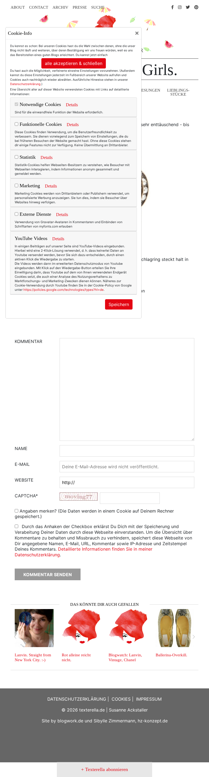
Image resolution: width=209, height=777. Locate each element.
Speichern (119, 304)
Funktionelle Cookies (40, 124)
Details (72, 104)
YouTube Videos (31, 238)
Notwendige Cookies (39, 104)
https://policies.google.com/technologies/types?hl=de (63, 290)
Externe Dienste (34, 214)
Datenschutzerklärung (25, 84)
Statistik (27, 157)
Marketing (29, 185)
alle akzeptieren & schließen (73, 63)
